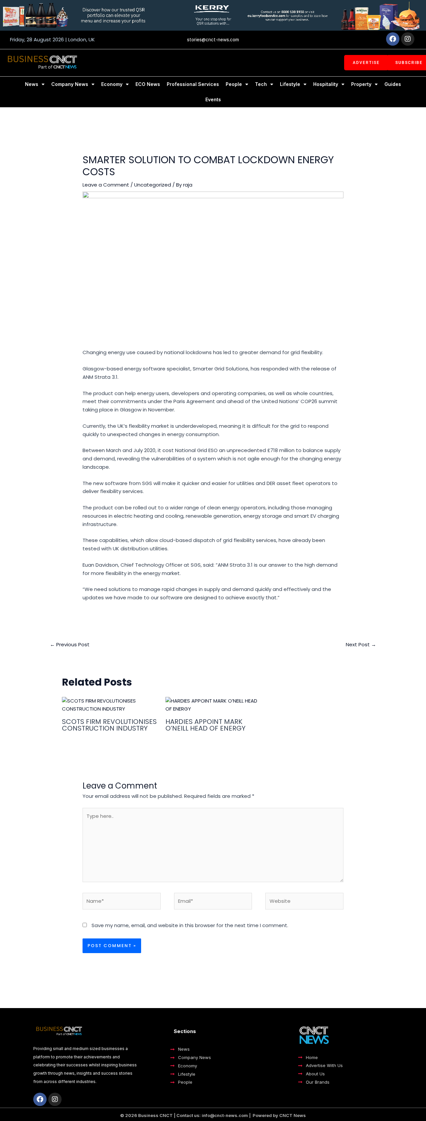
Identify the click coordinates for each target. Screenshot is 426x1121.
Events (213, 99)
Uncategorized (152, 184)
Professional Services (193, 84)
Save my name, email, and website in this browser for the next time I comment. (190, 925)
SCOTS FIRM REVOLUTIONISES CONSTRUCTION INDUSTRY (109, 725)
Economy (111, 84)
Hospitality (325, 84)
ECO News (147, 84)
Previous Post (70, 644)
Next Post (361, 644)
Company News (69, 84)
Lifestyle (290, 84)
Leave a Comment (106, 184)
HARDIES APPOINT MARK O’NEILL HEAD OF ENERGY (205, 725)
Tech (261, 84)
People (234, 84)
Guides (392, 84)
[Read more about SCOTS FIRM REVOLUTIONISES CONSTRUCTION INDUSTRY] (109, 704)
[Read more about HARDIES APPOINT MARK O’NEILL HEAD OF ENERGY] (213, 704)
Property (361, 84)
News (31, 84)
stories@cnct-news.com (213, 39)
